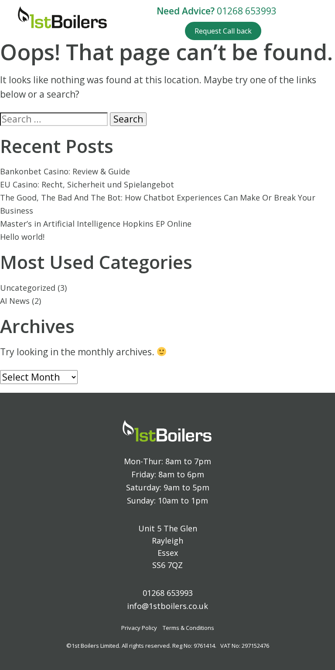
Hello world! (22, 236)
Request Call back (223, 31)
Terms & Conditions (188, 628)
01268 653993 (247, 11)
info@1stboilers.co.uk (167, 606)
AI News (15, 301)
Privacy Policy (139, 628)
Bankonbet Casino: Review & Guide (65, 171)
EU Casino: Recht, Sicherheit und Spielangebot (87, 184)
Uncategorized (27, 287)
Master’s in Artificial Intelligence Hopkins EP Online (95, 223)
